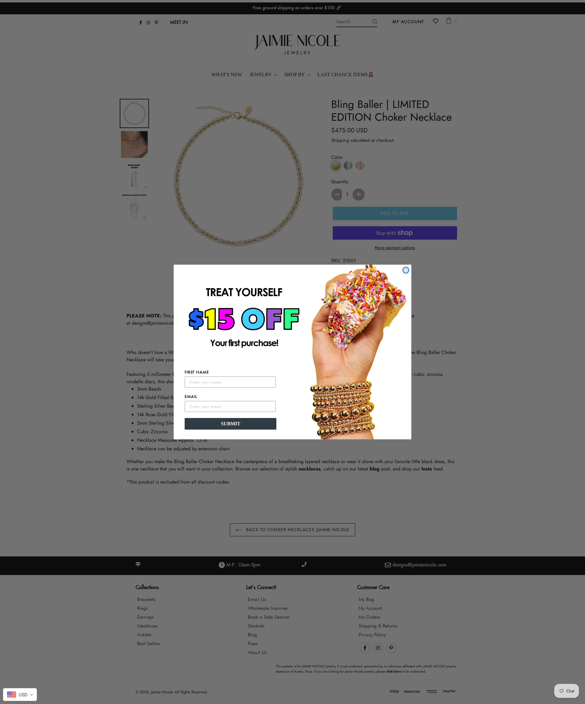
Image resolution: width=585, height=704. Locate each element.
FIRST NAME (197, 372)
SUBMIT (230, 423)
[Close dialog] (406, 270)
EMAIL (191, 396)
